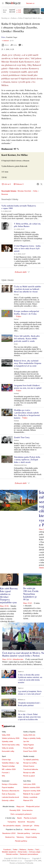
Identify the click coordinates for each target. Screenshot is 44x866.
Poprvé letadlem (8, 787)
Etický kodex (22, 852)
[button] (7, 226)
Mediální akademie (9, 852)
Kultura (16, 440)
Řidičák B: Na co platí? (31, 794)
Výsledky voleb (7, 741)
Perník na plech (29, 776)
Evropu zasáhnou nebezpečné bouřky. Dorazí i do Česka (26, 312)
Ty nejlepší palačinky (31, 759)
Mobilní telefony (30, 829)
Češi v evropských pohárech (21, 814)
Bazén (19, 818)
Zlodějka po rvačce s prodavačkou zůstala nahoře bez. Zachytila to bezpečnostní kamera (27, 414)
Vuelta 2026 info (29, 735)
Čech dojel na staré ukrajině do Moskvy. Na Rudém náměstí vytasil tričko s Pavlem (23, 654)
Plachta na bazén (30, 818)
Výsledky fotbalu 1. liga (10, 763)
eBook (6, 45)
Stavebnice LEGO (8, 833)
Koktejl (16, 393)
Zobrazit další (21, 272)
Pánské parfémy (21, 841)
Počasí (16, 319)
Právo (3, 37)
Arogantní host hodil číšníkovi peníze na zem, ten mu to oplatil (27, 386)
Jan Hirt (26, 741)
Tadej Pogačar (28, 745)
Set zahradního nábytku (12, 826)
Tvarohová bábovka (30, 769)
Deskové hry (10, 837)
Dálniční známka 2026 (31, 787)
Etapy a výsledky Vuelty (32, 738)
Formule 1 (6, 772)
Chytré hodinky (31, 837)
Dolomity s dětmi (8, 800)
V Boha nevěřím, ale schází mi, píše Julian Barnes (27, 225)
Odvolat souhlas (12, 854)
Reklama (22, 849)
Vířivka (36, 826)
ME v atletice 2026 (9, 769)
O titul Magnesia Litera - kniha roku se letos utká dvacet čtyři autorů (27, 248)
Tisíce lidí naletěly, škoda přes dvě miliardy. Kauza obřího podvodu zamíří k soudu (27, 338)
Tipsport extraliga (8, 766)
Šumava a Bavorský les (10, 791)
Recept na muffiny (30, 763)
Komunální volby (8, 751)
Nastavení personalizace (29, 854)
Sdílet (15, 45)
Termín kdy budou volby (11, 745)
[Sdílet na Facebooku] (38, 184)
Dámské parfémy (23, 833)
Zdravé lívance (28, 766)
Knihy (35, 191)
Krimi (16, 344)
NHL (3, 776)
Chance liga (6, 759)
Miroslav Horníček (24, 191)
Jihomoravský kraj (20, 465)
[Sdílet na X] (41, 184)
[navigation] (3, 3)
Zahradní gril (27, 826)
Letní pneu (36, 833)
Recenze (4, 194)
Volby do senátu (8, 748)
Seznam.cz (30, 3)
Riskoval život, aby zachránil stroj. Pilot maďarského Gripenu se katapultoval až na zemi (27, 363)
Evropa (16, 294)
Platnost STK (28, 800)
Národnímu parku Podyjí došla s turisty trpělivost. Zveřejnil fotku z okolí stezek (27, 459)
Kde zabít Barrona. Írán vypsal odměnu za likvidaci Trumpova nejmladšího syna (9, 595)
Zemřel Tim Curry (22, 437)
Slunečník (21, 822)
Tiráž (37, 849)
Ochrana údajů (34, 852)
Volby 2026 (6, 735)
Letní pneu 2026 (29, 784)
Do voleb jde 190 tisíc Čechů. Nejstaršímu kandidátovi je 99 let (31, 594)
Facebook (7, 849)
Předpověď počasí (33, 806)
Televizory (20, 837)
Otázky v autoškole (30, 797)
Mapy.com (20, 806)
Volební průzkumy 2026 (10, 738)
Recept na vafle (29, 772)
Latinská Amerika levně (10, 797)
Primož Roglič (28, 748)
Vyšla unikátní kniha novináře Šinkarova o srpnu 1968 (18, 207)
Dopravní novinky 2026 (31, 791)
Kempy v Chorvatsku (9, 784)
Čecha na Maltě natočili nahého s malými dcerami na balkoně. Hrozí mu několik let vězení (27, 289)
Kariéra (30, 849)
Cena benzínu (27, 810)
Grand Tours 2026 (30, 751)
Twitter (15, 849)
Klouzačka (31, 822)
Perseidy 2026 (15, 810)
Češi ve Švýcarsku (8, 794)
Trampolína (12, 822)
